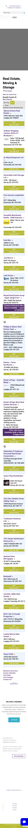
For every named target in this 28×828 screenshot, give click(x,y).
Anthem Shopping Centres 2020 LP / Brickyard (11, 133)
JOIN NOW (14, 720)
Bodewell (7, 576)
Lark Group (8, 275)
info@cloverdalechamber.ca (14, 790)
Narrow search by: (10, 94)
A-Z (12, 103)
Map (14, 122)
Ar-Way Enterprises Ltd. (14, 157)
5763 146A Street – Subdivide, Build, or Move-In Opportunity (14, 432)
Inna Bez (7, 240)
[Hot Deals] (5, 322)
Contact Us (7, 679)
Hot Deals (8, 90)
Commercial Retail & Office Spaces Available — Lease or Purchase (14, 308)
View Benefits (18, 756)
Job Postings (8, 677)
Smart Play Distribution (13, 476)
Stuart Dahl (8, 654)
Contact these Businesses (13, 108)
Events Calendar (9, 673)
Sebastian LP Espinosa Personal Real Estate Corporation (13, 453)
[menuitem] (14, 17)
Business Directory (10, 671)
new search (7, 99)
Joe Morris (8, 258)
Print (6, 105)
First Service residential (14, 195)
